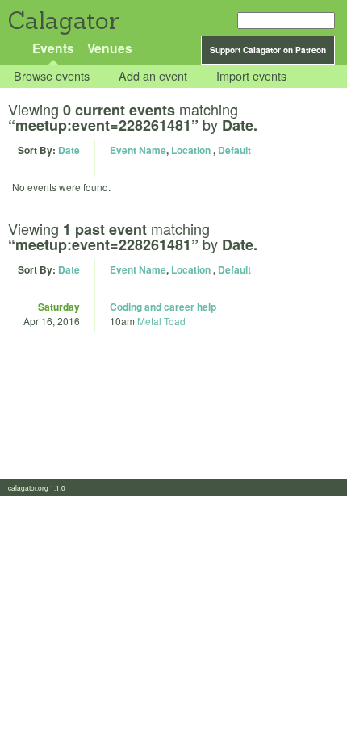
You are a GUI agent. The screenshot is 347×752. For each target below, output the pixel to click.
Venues (109, 48)
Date (69, 150)
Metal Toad (161, 321)
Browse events (52, 76)
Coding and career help (163, 306)
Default (234, 150)
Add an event (153, 76)
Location (191, 150)
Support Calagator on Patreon (268, 50)
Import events (251, 76)
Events (53, 48)
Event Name (138, 150)
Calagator (62, 20)
